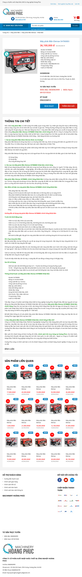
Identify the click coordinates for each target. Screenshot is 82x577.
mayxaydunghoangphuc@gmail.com (18, 573)
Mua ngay (49, 106)
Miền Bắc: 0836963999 (11, 536)
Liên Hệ (77, 4)
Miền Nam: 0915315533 (11, 539)
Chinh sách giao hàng (11, 482)
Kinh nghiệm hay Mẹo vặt (65, 4)
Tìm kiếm (75, 25)
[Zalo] (72, 480)
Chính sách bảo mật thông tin (13, 490)
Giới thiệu (53, 4)
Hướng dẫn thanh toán (11, 479)
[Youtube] (66, 480)
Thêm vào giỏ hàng (68, 106)
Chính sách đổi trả (10, 484)
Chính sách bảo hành (11, 487)
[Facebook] (59, 480)
